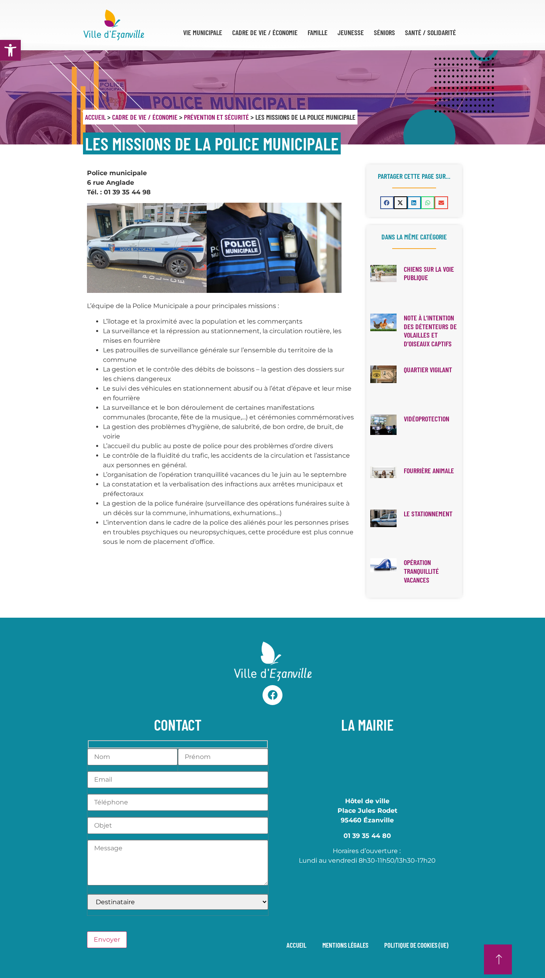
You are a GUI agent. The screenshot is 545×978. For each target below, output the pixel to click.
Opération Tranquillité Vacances (421, 571)
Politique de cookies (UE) (416, 945)
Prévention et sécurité (216, 117)
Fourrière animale (429, 470)
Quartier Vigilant (428, 369)
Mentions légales (345, 945)
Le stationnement (428, 513)
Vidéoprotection (426, 418)
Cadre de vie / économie (145, 117)
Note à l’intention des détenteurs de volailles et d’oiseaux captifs (430, 330)
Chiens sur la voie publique (429, 273)
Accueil (95, 117)
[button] (387, 202)
